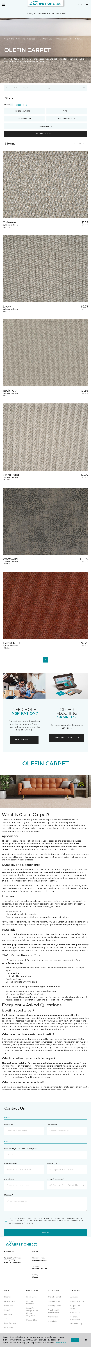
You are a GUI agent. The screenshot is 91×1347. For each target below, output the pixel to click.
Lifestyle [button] (22, 119)
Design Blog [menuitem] (31, 1320)
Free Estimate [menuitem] (10, 1323)
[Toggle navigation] (3, 4)
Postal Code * (9, 1179)
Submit (45, 1233)
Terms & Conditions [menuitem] (75, 1318)
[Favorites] (82, 4)
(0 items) (87, 4)
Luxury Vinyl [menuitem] (9, 1301)
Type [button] (65, 111)
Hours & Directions (12, 1262)
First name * (9, 1125)
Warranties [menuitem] (53, 1317)
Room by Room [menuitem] (77, 1301)
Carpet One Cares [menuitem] (75, 1307)
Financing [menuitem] (8, 1327)
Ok (75, 1340)
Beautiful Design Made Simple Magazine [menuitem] (32, 1312)
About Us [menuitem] (74, 1297)
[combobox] (43, 88)
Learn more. (60, 1343)
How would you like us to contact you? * (20, 1149)
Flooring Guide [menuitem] (54, 1306)
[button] (78, 4)
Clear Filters (21, 105)
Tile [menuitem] (5, 1319)
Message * (8, 1195)
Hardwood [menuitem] (8, 1306)
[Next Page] (50, 660)
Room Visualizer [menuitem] (33, 1297)
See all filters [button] (43, 134)
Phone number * (11, 1163)
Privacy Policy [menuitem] (76, 1324)
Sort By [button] (77, 143)
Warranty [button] (44, 126)
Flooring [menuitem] (7, 1297)
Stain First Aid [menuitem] (54, 1301)
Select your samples (64, 738)
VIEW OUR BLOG (22, 740)
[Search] (84, 88)
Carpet (32, 39)
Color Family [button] (65, 119)
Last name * (52, 1125)
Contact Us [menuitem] (75, 1312)
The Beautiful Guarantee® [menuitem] (54, 1311)
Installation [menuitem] (53, 1321)
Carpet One (9, 39)
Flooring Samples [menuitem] (30, 1302)
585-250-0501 (62, 14)
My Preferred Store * (55, 1179)
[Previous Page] (40, 660)
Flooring (21, 39)
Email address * (53, 1163)
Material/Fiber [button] (22, 111)
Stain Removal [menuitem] (54, 1297)
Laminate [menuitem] (8, 1314)
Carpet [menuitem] (7, 1310)
